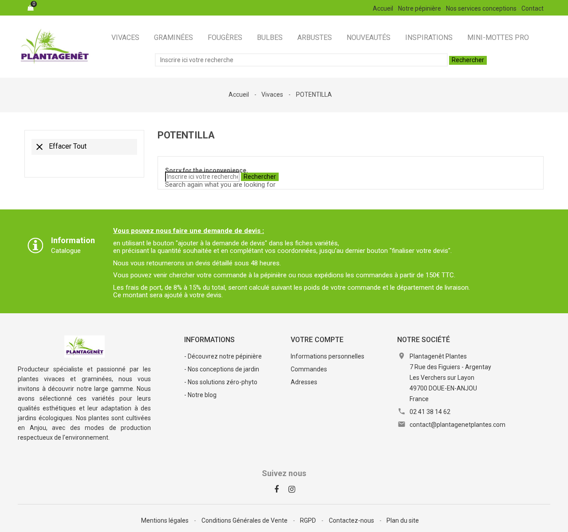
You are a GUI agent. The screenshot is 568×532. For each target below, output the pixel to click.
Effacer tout (60, 147)
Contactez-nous (352, 520)
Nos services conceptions (481, 8)
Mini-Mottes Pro (498, 37)
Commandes (309, 369)
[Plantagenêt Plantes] (84, 345)
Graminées (173, 37)
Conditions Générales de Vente (245, 520)
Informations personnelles (327, 356)
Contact (532, 8)
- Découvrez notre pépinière (223, 356)
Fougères (225, 37)
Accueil (383, 8)
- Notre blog (200, 394)
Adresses (304, 382)
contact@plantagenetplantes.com (457, 424)
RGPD (308, 520)
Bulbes (270, 37)
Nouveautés (368, 37)
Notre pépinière (419, 8)
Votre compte (317, 339)
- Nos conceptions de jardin (221, 369)
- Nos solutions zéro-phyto (220, 382)
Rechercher (468, 59)
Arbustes (314, 37)
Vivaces (125, 37)
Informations (209, 339)
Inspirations (429, 37)
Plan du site (403, 520)
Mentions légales (165, 520)
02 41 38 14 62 (430, 411)
